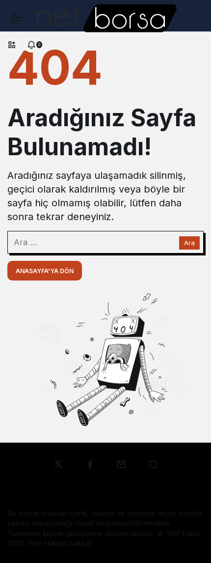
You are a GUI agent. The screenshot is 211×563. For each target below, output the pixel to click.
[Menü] (17, 18)
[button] (12, 45)
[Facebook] (90, 464)
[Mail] (152, 464)
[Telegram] (121, 464)
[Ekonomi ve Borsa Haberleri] (106, 18)
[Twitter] (58, 464)
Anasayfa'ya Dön (45, 271)
